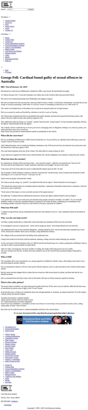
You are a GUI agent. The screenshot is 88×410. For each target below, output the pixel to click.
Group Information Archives (14, 43)
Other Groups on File (12, 361)
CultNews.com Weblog (13, 376)
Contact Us (9, 30)
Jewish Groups (10, 346)
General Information (12, 329)
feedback (15, 401)
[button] (9, 17)
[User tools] (2, 67)
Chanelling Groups (11, 338)
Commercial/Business (12, 336)
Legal (7, 28)
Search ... (4, 9)
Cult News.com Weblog (13, 51)
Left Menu (4, 34)
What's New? (9, 26)
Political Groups (10, 352)
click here (70, 313)
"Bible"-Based (10, 334)
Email (9, 72)
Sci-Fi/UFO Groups (12, 355)
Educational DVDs (11, 59)
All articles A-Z (10, 327)
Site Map (8, 382)
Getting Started (10, 21)
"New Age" (9, 350)
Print (6, 70)
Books (7, 57)
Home (7, 38)
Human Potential (11, 342)
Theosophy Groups (11, 357)
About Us (8, 23)
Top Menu (4, 17)
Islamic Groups (10, 344)
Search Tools (9, 331)
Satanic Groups (10, 354)
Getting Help (9, 40)
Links (7, 55)
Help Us (8, 61)
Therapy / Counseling (12, 359)
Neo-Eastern (9, 348)
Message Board (10, 53)
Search (31, 9)
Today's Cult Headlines (13, 47)
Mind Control (9, 49)
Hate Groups (9, 340)
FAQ (7, 24)
